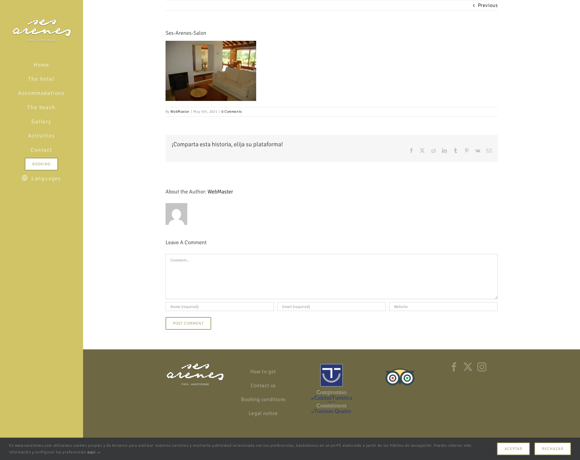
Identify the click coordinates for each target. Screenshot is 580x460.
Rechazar (552, 448)
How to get (263, 371)
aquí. (92, 452)
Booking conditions (263, 399)
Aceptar (513, 448)
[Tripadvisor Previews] (399, 366)
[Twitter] (468, 366)
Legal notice (263, 413)
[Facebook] (454, 366)
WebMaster (179, 111)
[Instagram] (482, 366)
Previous (488, 5)
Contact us (263, 385)
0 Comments (231, 111)
